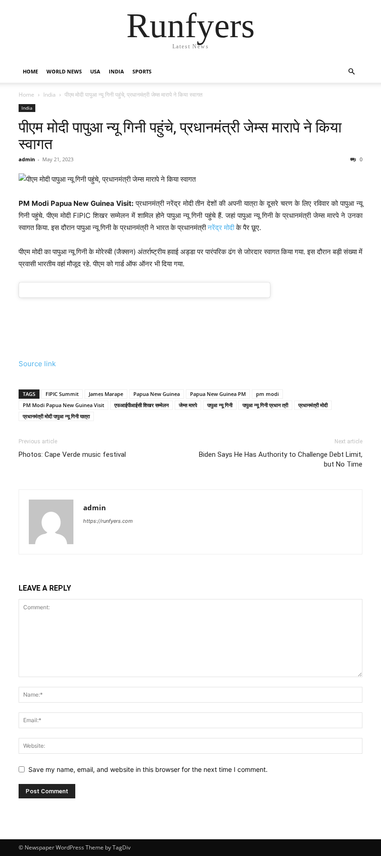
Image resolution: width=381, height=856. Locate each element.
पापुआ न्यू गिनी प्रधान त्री (265, 405)
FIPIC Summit (62, 393)
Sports (141, 71)
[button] (351, 71)
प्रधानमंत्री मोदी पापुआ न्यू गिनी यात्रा (56, 416)
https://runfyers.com (108, 521)
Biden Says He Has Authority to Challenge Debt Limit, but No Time (280, 459)
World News (64, 71)
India (116, 71)
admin (27, 159)
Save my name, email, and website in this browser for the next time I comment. (148, 769)
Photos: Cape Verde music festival (72, 454)
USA (95, 71)
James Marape (106, 393)
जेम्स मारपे (188, 405)
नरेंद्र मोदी (221, 227)
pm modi (267, 393)
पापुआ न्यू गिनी (219, 405)
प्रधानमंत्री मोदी (313, 405)
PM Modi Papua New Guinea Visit (63, 405)
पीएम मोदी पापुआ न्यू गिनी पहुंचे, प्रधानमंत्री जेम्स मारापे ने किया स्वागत (180, 136)
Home (30, 71)
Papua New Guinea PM (218, 393)
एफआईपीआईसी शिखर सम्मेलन (141, 405)
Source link (37, 363)
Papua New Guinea (156, 393)
